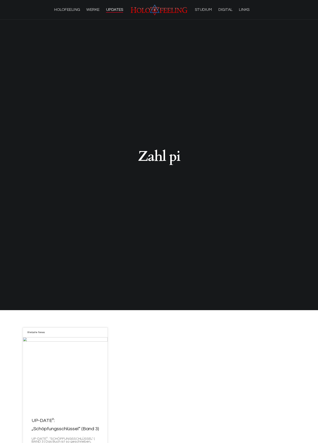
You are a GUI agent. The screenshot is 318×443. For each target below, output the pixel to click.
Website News (36, 332)
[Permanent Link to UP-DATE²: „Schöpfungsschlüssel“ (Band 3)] (65, 372)
